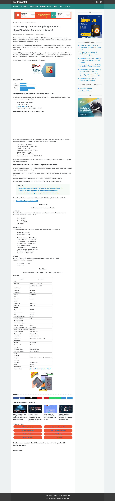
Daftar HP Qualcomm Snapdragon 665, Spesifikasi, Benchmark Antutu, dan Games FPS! (40, 188)
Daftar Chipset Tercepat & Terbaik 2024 (27, 201)
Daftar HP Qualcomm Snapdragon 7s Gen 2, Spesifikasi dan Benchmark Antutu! (38, 193)
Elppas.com (20, 2)
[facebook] (93, 2)
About (60, 495)
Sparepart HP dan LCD (58, 426)
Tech (61, 6)
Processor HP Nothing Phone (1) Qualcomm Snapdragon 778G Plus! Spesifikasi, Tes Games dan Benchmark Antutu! (35, 417)
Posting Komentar (39, 34)
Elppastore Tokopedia (86, 88)
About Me (67, 6)
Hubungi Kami (66, 495)
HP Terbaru (24, 6)
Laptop (55, 6)
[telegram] (67, 398)
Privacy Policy (48, 495)
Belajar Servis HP (45, 6)
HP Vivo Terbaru (27, 437)
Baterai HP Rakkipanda (58, 434)
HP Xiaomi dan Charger (27, 426)
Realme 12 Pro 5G (22, 106)
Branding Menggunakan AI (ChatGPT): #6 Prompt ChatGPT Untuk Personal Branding (90, 60)
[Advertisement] (43, 126)
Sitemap (55, 495)
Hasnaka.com (65, 498)
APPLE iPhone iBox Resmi (58, 430)
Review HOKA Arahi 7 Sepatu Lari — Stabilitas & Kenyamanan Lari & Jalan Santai (90, 47)
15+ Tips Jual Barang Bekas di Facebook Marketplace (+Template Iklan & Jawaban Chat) (89, 54)
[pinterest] (43, 398)
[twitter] (97, 2)
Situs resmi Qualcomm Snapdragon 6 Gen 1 (40, 368)
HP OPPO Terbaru (28, 434)
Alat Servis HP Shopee (86, 91)
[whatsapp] (55, 398)
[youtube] (100, 2)
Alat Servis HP (34, 6)
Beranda (15, 6)
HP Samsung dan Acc (28, 430)
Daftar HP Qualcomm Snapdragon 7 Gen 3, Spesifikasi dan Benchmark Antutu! (38, 190)
